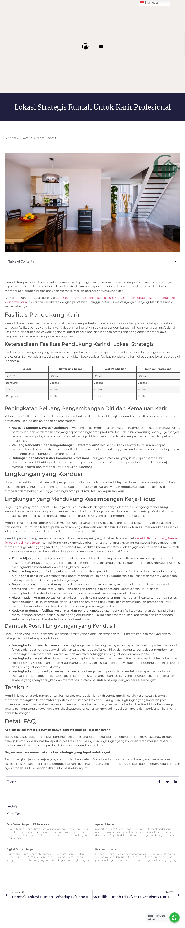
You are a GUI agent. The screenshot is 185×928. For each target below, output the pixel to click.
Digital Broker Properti (21, 849)
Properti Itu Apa (105, 849)
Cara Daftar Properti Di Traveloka (27, 824)
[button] (101, 46)
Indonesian (151, 2)
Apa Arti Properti (106, 824)
